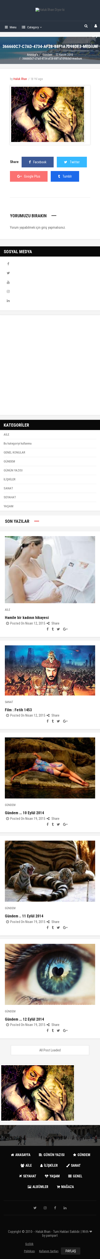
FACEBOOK (8, 263)
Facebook (39, 162)
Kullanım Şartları (48, 1251)
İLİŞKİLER (10, 479)
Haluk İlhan (20, 79)
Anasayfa (32, 54)
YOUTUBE (8, 282)
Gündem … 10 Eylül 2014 (24, 813)
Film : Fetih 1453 (18, 710)
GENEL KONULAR (14, 452)
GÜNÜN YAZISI (13, 470)
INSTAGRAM (8, 291)
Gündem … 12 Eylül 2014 (24, 1019)
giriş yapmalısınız (53, 227)
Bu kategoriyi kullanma (18, 443)
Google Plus (32, 176)
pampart (52, 1235)
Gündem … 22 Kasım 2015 (57, 54)
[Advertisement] (50, 365)
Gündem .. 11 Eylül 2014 (24, 916)
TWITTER (8, 273)
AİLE (6, 434)
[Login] (96, 26)
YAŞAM (8, 506)
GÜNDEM (9, 461)
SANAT (8, 488)
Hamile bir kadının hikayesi (27, 617)
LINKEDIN (8, 300)
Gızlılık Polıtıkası (29, 1245)
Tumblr (67, 176)
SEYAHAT (10, 497)
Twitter (75, 162)
